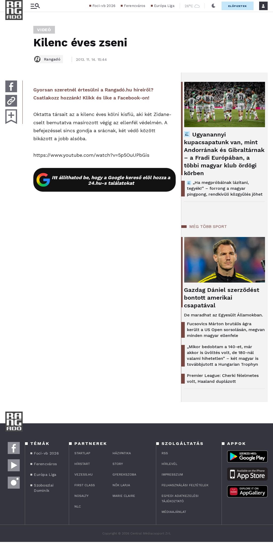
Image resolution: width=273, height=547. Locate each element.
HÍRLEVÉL (169, 464)
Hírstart (82, 464)
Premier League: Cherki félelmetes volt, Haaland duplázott (223, 378)
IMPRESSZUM (172, 474)
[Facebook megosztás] (11, 86)
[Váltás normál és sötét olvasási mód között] (213, 6)
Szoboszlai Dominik (44, 488)
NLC (77, 506)
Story (118, 464)
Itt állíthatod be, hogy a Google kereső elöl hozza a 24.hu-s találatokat (111, 180)
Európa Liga (164, 6)
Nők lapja (121, 485)
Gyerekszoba (124, 474)
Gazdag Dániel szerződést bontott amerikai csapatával (221, 298)
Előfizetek (237, 6)
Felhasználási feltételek (185, 485)
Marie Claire (124, 496)
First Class (84, 485)
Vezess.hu (83, 474)
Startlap (82, 453)
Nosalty (81, 496)
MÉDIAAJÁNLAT (174, 512)
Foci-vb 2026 (104, 6)
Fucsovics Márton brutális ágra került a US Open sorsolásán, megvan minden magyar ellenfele (226, 329)
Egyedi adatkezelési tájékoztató (180, 498)
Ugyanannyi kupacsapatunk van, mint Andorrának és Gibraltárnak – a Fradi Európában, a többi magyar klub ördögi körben (224, 153)
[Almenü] (35, 6)
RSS (165, 453)
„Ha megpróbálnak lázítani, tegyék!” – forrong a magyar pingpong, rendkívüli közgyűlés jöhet (225, 188)
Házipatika (122, 453)
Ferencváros (134, 6)
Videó (44, 29)
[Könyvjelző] (11, 116)
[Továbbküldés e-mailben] (11, 101)
